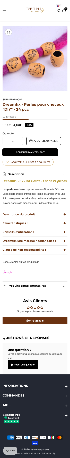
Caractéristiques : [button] (15, 223)
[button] (35, 286)
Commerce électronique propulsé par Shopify (35, 453)
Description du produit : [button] (20, 214)
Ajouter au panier (45, 141)
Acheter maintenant (30, 152)
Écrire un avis (35, 320)
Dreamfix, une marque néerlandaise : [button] (29, 240)
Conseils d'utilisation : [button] (18, 232)
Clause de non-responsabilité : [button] (24, 249)
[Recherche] (59, 10)
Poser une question (24, 364)
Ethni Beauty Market (40, 450)
